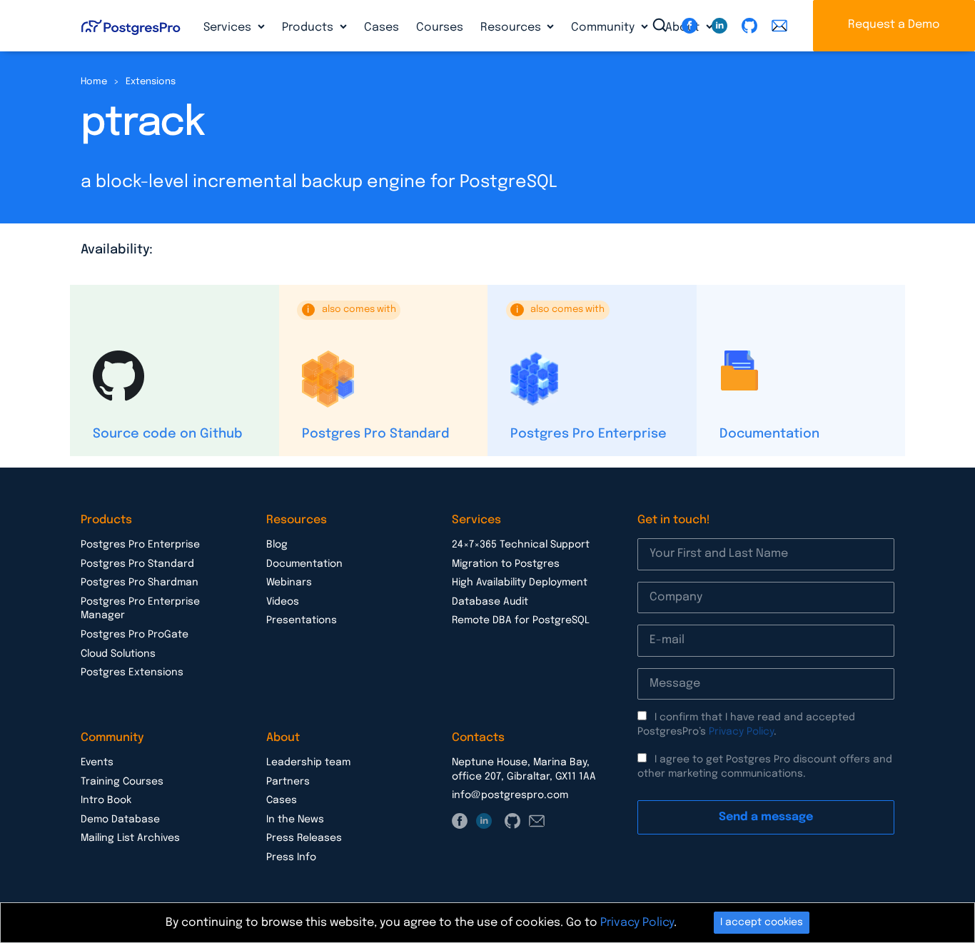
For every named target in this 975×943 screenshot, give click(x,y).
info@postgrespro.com (510, 795)
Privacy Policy (741, 732)
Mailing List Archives (130, 838)
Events (97, 762)
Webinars (289, 583)
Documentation (769, 434)
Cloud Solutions (118, 654)
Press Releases (304, 838)
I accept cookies (761, 922)
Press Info (291, 857)
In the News (295, 820)
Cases (381, 27)
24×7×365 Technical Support (521, 545)
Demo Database (120, 820)
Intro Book (106, 800)
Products (309, 27)
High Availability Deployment (519, 583)
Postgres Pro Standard (376, 434)
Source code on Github (168, 434)
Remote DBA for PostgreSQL (521, 620)
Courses (439, 27)
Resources (512, 27)
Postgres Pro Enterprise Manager (140, 609)
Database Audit (490, 602)
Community (604, 27)
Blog (277, 545)
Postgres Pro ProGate (134, 635)
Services (228, 27)
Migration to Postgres (506, 564)
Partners (288, 782)
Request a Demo (894, 25)
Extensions (151, 81)
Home (94, 81)
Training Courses (122, 782)
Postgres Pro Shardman (139, 583)
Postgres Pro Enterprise (588, 434)
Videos (282, 602)
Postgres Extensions (132, 672)
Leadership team (308, 762)
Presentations (301, 620)
